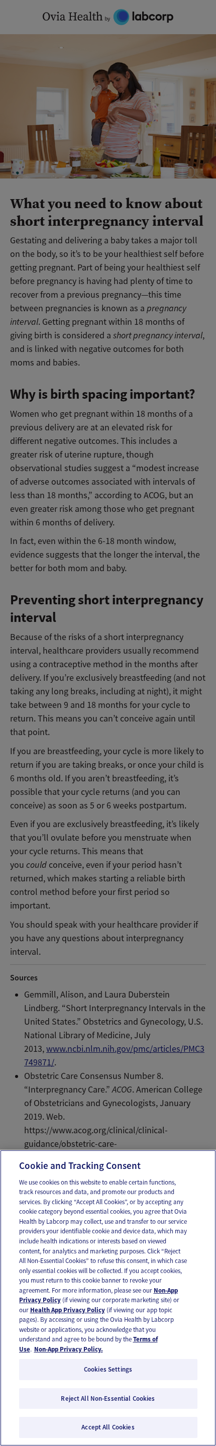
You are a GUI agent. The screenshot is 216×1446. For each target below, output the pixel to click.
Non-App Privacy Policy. (68, 1349)
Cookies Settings (108, 1369)
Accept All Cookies (107, 1427)
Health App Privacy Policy (67, 1310)
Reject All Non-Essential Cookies (108, 1398)
